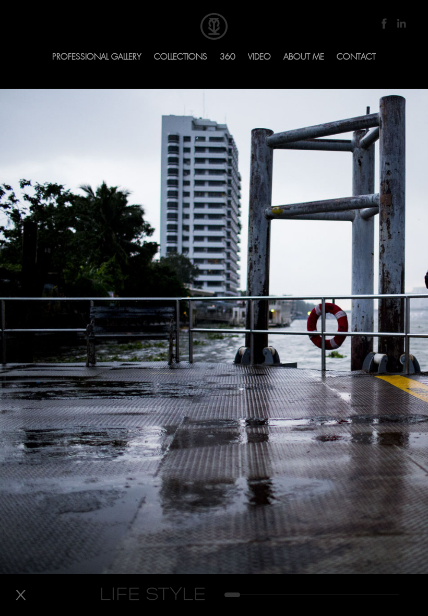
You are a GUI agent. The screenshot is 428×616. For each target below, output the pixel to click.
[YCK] (214, 26)
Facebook (384, 23)
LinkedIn (401, 23)
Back (21, 595)
